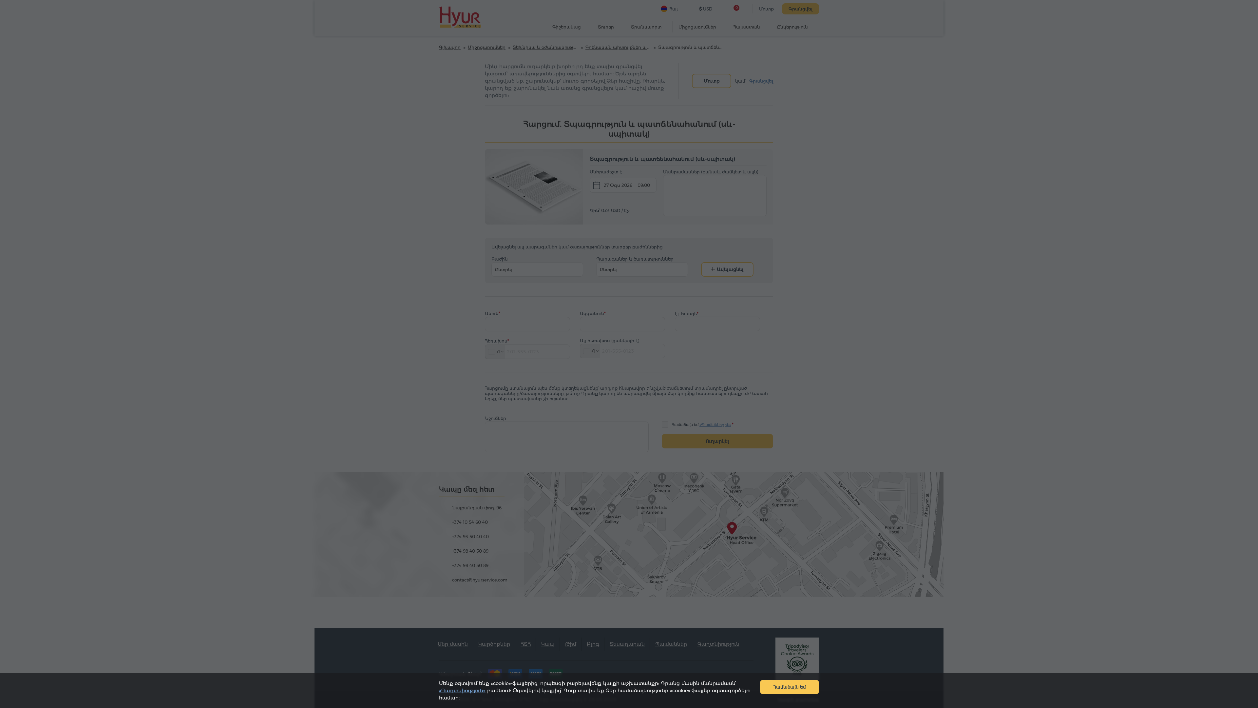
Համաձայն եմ (789, 687)
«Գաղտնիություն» (462, 690)
